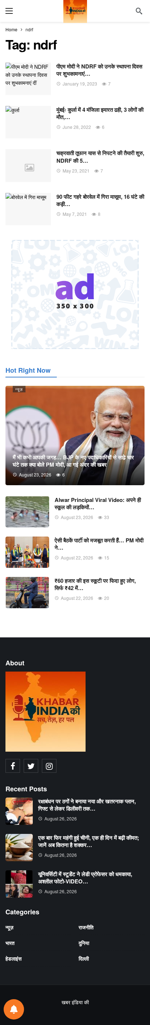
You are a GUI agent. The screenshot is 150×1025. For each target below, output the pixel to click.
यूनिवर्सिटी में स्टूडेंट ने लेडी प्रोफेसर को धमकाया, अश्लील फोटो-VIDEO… (85, 877)
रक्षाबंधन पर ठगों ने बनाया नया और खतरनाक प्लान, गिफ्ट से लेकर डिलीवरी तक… (87, 804)
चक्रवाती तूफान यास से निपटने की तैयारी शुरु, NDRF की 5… (100, 156)
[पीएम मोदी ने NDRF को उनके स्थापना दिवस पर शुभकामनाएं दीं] (28, 79)
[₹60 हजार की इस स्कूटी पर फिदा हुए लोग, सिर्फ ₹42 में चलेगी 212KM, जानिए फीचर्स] (27, 592)
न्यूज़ (19, 389)
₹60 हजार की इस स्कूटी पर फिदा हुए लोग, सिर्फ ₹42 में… (95, 584)
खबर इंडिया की (75, 1002)
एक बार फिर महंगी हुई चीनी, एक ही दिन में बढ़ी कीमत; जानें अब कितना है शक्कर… (88, 841)
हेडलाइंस (13, 958)
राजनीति (86, 927)
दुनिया (84, 942)
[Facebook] (12, 766)
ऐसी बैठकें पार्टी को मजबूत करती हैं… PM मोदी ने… (99, 543)
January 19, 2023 (80, 83)
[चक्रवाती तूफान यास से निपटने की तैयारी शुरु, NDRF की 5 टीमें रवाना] (28, 165)
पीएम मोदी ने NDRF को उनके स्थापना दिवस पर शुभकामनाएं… (99, 70)
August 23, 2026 (77, 517)
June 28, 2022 (77, 127)
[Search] (139, 10)
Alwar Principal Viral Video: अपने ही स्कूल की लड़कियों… (98, 503)
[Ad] (75, 294)
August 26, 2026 (60, 818)
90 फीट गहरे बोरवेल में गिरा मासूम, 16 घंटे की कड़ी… (100, 200)
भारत (10, 942)
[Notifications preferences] (14, 1009)
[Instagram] (49, 766)
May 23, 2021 (76, 170)
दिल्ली (84, 958)
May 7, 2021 (75, 214)
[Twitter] (31, 766)
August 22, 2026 (77, 557)
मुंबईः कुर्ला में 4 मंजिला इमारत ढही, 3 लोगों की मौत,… (99, 113)
